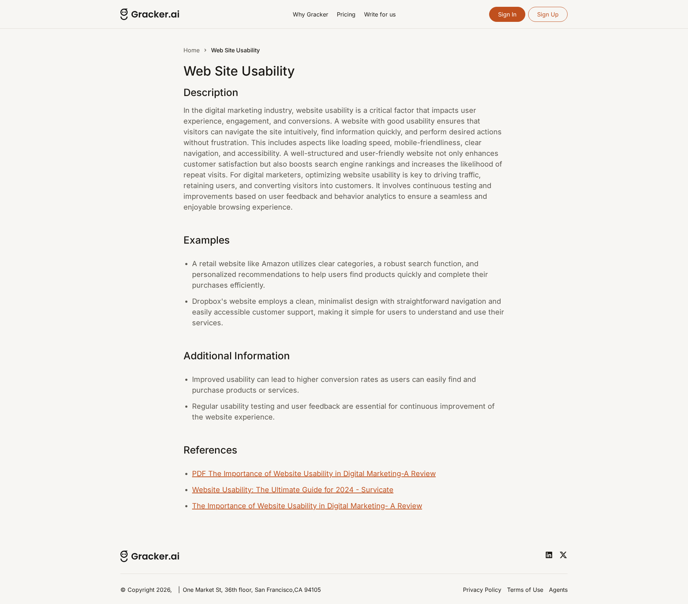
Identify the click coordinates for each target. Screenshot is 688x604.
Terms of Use (525, 589)
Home (191, 50)
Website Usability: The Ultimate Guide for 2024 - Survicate (292, 489)
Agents (558, 589)
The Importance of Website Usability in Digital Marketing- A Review (307, 506)
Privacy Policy (482, 589)
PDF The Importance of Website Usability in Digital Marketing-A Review (314, 473)
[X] (563, 555)
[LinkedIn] (549, 555)
